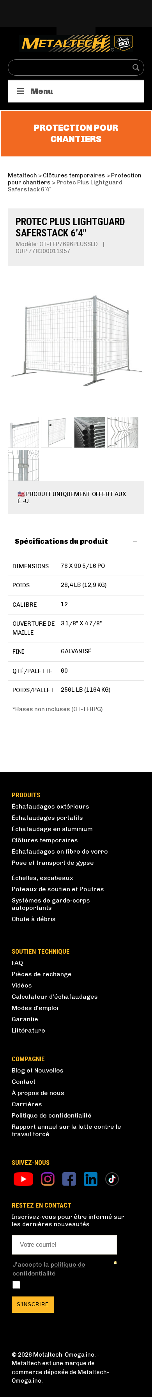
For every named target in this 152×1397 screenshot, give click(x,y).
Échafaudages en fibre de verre (60, 851)
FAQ (17, 963)
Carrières (27, 1104)
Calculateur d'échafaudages (55, 996)
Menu (41, 91)
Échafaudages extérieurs (50, 806)
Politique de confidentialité (52, 1115)
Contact (23, 1081)
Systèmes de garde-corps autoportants (51, 904)
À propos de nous (38, 1093)
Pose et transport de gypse (53, 862)
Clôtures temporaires (45, 840)
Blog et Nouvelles (38, 1070)
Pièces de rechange (42, 974)
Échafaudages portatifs (47, 817)
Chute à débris (34, 919)
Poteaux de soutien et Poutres (58, 889)
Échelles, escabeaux (42, 878)
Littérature (28, 1030)
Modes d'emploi (35, 1008)
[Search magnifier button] (136, 67)
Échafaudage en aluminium (52, 829)
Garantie (25, 1019)
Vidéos (22, 985)
